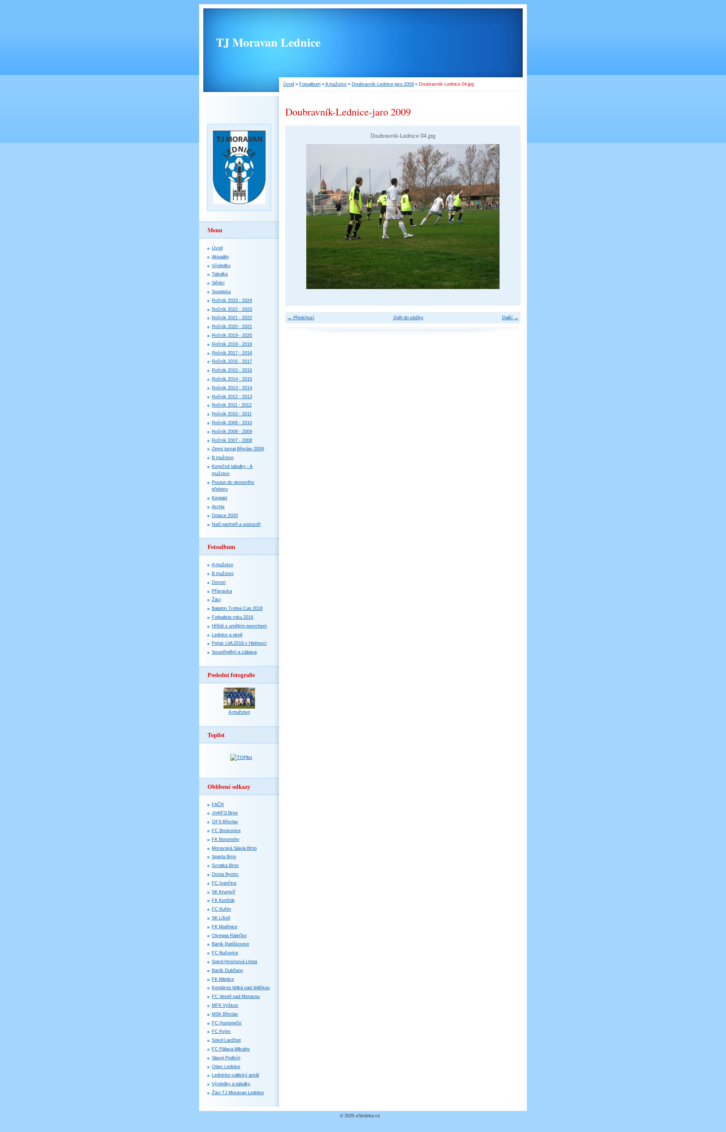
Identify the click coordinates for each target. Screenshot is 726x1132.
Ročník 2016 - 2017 (232, 361)
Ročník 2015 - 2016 (232, 370)
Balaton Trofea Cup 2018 (237, 608)
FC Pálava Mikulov (231, 1048)
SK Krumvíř (223, 891)
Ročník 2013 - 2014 (232, 387)
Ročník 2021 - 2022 (232, 317)
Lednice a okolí (227, 634)
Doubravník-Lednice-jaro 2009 (383, 84)
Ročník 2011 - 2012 (232, 404)
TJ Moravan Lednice (268, 42)
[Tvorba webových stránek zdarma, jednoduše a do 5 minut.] (383, 1116)
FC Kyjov (221, 1031)
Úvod (288, 84)
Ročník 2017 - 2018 (232, 352)
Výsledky (221, 265)
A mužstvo (336, 84)
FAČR (218, 804)
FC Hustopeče (227, 1022)
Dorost (219, 582)
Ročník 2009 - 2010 (232, 422)
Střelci (218, 282)
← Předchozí (300, 317)
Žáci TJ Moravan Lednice (238, 1092)
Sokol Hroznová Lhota (234, 961)
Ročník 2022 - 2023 (232, 309)
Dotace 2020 (225, 515)
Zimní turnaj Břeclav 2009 (238, 448)
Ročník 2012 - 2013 (232, 396)
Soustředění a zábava (234, 651)
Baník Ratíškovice (230, 943)
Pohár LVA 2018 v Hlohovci (239, 643)
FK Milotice (223, 979)
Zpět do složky (408, 317)
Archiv (218, 506)
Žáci (216, 599)
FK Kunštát (223, 900)
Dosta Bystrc (225, 874)
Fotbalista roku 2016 (232, 617)
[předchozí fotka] (298, 216)
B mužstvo (223, 457)
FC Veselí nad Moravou (236, 996)
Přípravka (222, 591)
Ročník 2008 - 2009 (232, 431)
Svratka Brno (225, 865)
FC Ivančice (224, 882)
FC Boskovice (226, 830)
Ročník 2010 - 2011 (232, 413)
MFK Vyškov (225, 1005)
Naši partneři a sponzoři (236, 524)
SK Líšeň (221, 917)
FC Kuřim (221, 908)
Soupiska (221, 291)
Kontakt (219, 497)
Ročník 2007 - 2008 (232, 440)
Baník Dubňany (227, 970)
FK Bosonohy (225, 839)
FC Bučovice (225, 952)
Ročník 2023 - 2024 (232, 300)
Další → (510, 317)
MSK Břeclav (225, 1013)
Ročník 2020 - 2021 (232, 326)
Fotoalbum (310, 84)
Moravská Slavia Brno (234, 848)
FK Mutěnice (224, 926)
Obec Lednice (226, 1066)
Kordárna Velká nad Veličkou (241, 987)
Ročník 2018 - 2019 (232, 344)
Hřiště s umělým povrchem (239, 625)
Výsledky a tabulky (231, 1083)
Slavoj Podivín (226, 1057)
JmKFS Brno (225, 812)
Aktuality (220, 256)
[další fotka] (506, 216)
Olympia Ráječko (229, 935)
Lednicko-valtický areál (235, 1074)
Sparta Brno (224, 856)
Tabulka (220, 273)
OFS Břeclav (225, 821)
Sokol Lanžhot (226, 1040)
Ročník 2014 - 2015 (232, 378)
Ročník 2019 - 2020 (232, 335)
